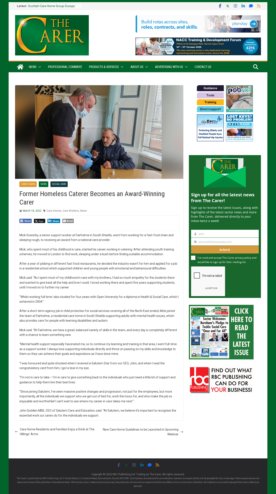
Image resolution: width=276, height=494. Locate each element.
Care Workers (71, 210)
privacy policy (243, 258)
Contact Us (203, 67)
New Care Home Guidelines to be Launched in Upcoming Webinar (141, 432)
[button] (38, 67)
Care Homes (28, 184)
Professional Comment (65, 67)
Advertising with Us (169, 67)
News (32, 67)
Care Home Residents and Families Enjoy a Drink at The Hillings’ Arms (57, 432)
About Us (136, 67)
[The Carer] (20, 67)
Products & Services (104, 67)
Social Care (59, 184)
